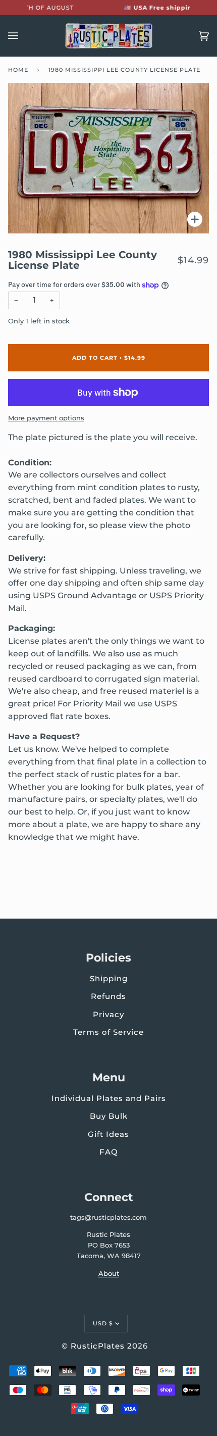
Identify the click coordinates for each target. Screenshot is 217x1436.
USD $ (103, 1323)
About (108, 1273)
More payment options (46, 418)
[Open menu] (23, 36)
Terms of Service (108, 1032)
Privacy (108, 1014)
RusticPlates (98, 1346)
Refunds (108, 996)
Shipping (109, 978)
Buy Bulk (109, 1116)
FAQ (108, 1152)
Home (18, 69)
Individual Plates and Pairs (108, 1098)
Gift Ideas (108, 1134)
